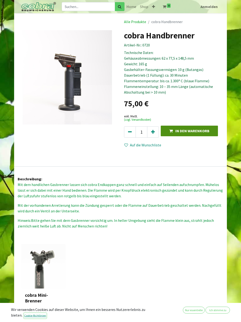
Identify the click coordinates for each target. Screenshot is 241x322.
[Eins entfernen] (130, 132)
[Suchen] (120, 6)
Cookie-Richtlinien (35, 315)
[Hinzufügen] (153, 132)
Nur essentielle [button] (194, 310)
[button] (153, 6)
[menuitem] (131, 6)
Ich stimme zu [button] (217, 310)
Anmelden (209, 6)
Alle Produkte (135, 21)
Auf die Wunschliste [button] (145, 145)
